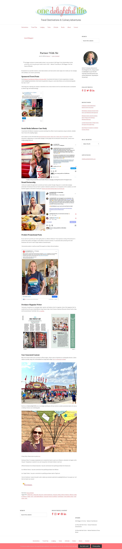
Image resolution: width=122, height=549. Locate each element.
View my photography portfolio (59, 359)
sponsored (46, 496)
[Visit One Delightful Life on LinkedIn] (93, 91)
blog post (41, 494)
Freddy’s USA (58, 136)
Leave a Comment (55, 56)
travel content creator (68, 496)
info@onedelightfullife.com (88, 159)
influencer (71, 494)
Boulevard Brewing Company (44, 136)
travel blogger (60, 496)
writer (26, 498)
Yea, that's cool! (84, 546)
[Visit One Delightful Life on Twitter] (88, 91)
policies (28, 496)
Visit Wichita (65, 136)
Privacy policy (96, 546)
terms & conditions (53, 496)
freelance (67, 494)
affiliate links (30, 494)
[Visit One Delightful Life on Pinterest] (91, 91)
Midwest (25, 496)
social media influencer (38, 496)
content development (48, 494)
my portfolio (41, 311)
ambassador (36, 494)
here (39, 456)
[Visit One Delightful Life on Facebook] (82, 91)
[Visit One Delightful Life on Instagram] (85, 91)
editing (59, 494)
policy (32, 496)
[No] (120, 546)
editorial (63, 494)
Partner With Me (49, 53)
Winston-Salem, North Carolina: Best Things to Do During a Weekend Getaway (89, 117)
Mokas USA (53, 136)
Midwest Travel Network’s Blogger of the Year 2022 (35, 79)
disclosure (55, 494)
